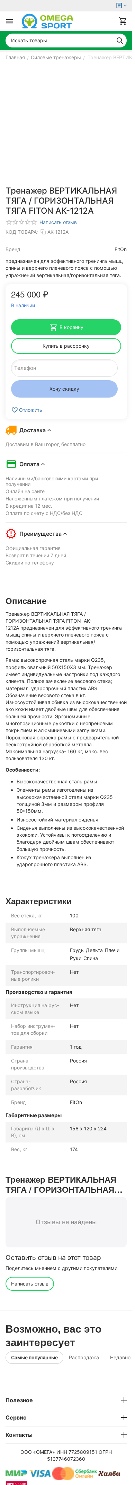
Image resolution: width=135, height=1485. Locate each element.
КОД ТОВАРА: (22, 232)
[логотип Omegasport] (47, 21)
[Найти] (120, 40)
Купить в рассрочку (66, 346)
